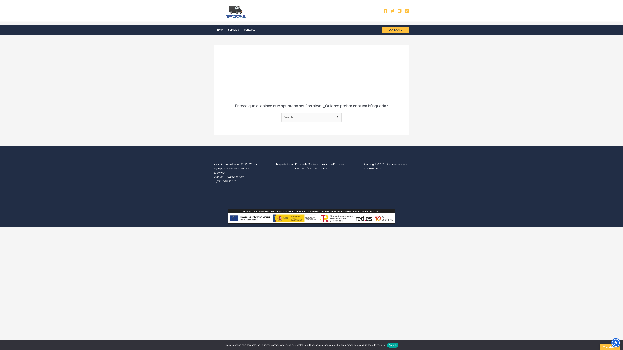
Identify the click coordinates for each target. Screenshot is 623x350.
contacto (249, 29)
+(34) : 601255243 (224, 181)
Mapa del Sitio (284, 164)
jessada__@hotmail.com (229, 177)
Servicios (233, 29)
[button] (395, 30)
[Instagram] (400, 11)
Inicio (220, 29)
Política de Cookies (306, 164)
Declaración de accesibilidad (312, 168)
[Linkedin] (407, 11)
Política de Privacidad (333, 164)
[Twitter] (393, 11)
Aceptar (393, 345)
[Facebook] (385, 11)
